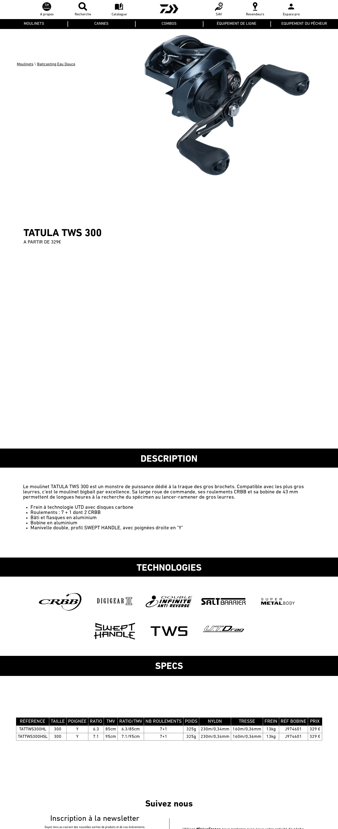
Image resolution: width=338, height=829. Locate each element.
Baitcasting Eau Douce (56, 64)
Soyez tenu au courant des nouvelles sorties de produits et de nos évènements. (95, 827)
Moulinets (25, 64)
